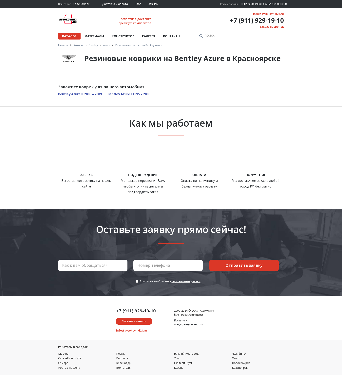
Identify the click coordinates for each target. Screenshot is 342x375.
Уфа (177, 358)
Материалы (94, 36)
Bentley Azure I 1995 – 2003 (129, 94)
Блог (138, 4)
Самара (63, 363)
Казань (178, 367)
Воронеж (122, 358)
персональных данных (186, 281)
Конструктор (123, 36)
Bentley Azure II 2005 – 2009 (80, 94)
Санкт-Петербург (69, 358)
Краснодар (123, 363)
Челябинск (239, 353)
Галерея (148, 36)
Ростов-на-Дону (69, 367)
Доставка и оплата (115, 4)
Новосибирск (241, 363)
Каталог (69, 36)
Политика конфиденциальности (188, 322)
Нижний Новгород (186, 353)
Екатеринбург (183, 363)
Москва (63, 353)
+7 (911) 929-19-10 (257, 20)
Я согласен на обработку (170, 281)
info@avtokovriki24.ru (268, 14)
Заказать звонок (272, 26)
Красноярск (240, 367)
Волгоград (123, 367)
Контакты (171, 36)
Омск (235, 358)
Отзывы (153, 4)
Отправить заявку (244, 265)
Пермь (120, 353)
